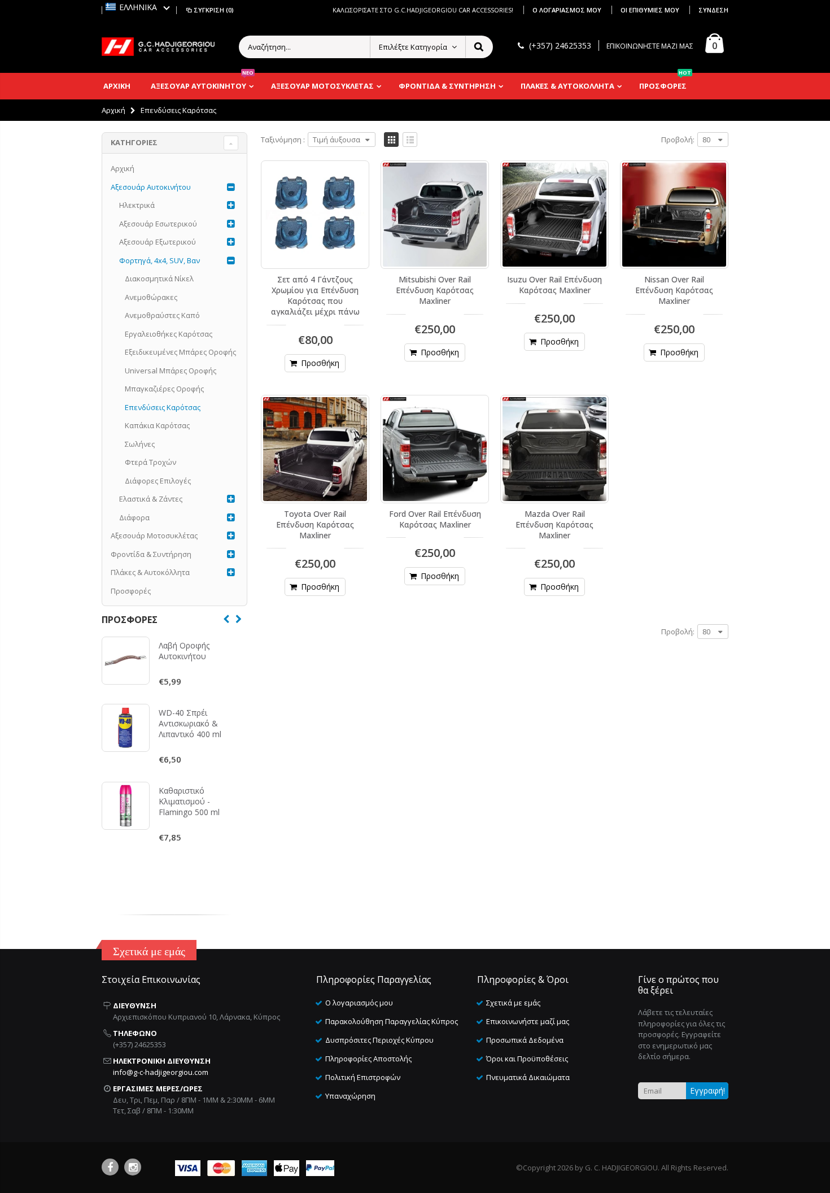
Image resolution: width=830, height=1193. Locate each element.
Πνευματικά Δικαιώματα (528, 1077)
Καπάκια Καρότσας (157, 425)
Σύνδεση (713, 10)
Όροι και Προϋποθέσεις (527, 1058)
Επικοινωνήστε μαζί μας (527, 1021)
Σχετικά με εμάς (513, 1003)
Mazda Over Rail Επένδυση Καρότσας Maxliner (554, 524)
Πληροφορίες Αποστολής (368, 1058)
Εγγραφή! (707, 1090)
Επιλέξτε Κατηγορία (413, 47)
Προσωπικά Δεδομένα (524, 1040)
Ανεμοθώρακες (151, 297)
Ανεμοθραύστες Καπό (162, 315)
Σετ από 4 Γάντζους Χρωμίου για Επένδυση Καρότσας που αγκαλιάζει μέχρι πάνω (315, 295)
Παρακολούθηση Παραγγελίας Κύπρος (391, 1021)
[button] (138, 7)
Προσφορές (131, 591)
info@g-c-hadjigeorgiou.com (160, 1072)
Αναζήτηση (478, 47)
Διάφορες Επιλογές (158, 481)
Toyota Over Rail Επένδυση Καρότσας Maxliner (315, 524)
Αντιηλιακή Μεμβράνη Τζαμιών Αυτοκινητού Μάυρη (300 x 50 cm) (196, 739)
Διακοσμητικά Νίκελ (159, 278)
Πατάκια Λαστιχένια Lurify (194, 817)
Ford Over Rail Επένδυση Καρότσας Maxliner (435, 519)
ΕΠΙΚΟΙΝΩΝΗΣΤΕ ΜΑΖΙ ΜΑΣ (649, 46)
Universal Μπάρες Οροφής (170, 370)
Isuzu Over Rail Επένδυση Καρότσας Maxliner (554, 284)
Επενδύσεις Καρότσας (162, 407)
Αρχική (113, 110)
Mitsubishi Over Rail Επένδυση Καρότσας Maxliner (435, 290)
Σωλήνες (140, 444)
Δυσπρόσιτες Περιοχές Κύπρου (379, 1040)
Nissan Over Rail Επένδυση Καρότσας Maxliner (674, 290)
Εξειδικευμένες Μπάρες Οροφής (180, 352)
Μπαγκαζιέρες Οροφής (164, 389)
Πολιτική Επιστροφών (362, 1077)
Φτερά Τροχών (150, 462)
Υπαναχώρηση (350, 1096)
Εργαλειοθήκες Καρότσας (168, 334)
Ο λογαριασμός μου (567, 10)
